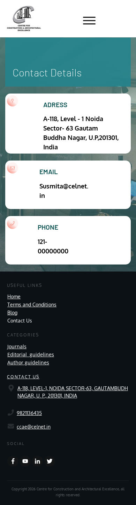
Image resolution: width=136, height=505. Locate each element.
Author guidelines (28, 362)
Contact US (23, 376)
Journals (17, 346)
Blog (12, 312)
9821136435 (29, 413)
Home (14, 296)
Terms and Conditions (31, 304)
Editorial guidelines (30, 354)
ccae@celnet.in (34, 427)
